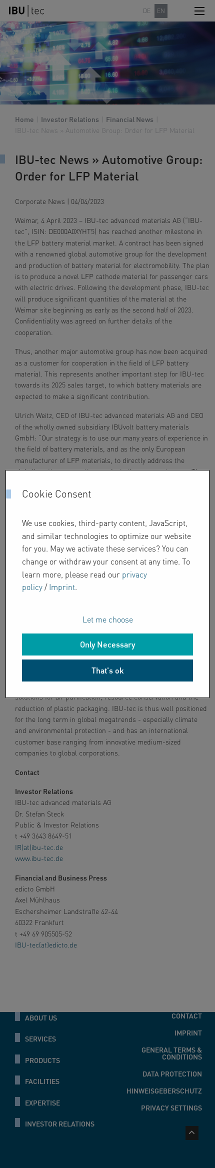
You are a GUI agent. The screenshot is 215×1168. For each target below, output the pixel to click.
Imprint (62, 587)
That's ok (108, 670)
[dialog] (108, 584)
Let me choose (107, 619)
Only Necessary (107, 644)
